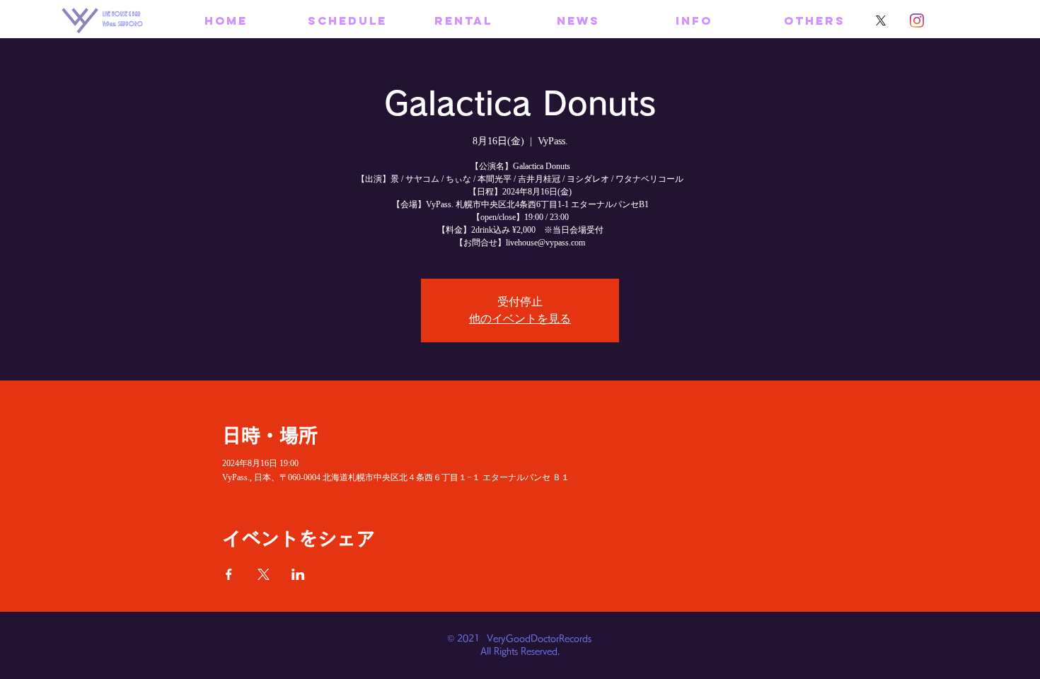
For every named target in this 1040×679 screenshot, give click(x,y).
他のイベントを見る (520, 319)
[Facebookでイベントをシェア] (229, 574)
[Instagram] (917, 20)
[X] (881, 20)
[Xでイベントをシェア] (263, 574)
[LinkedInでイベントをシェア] (298, 574)
